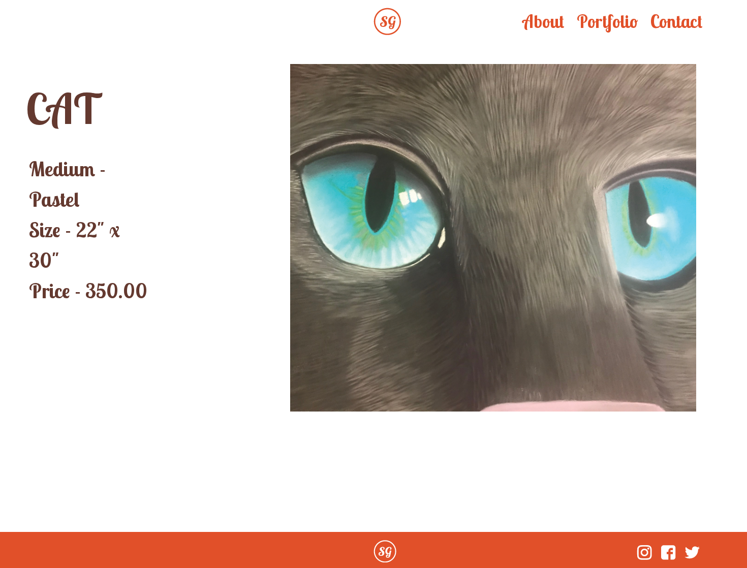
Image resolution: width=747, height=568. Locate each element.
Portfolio (607, 21)
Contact (676, 21)
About (543, 21)
